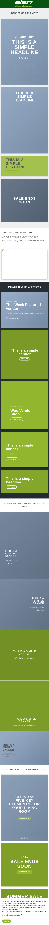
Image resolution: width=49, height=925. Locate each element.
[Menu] (3, 4)
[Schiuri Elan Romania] (24, 4)
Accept (6, 921)
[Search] (46, 4)
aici (21, 914)
